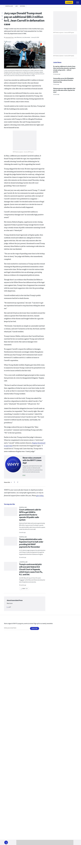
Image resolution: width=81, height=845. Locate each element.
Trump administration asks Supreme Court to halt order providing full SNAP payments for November (31, 543)
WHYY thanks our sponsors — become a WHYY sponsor (23, 151)
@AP (9, 607)
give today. (40, 496)
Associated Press (10, 37)
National (22, 6)
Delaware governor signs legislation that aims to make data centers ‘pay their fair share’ (64, 90)
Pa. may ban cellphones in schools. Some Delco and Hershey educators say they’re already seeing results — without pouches (64, 69)
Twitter (14, 482)
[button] (6, 842)
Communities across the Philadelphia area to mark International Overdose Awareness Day (63, 80)
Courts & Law (9, 6)
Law (16, 6)
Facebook (11, 482)
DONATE (69, 2)
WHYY (6, 2)
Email (17, 482)
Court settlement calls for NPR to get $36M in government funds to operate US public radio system (30, 514)
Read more (9, 603)
